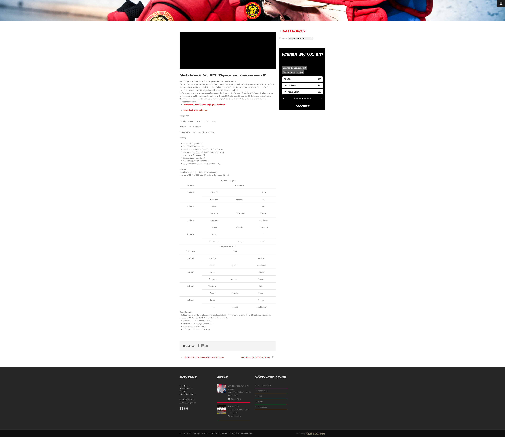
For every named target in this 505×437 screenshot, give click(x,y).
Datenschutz (204, 433)
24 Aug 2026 (236, 416)
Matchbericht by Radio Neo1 (195, 110)
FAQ (212, 433)
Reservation (262, 391)
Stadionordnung (227, 433)
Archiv (260, 401)
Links (260, 396)
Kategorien (283, 38)
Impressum (262, 407)
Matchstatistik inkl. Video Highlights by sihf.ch (204, 104)
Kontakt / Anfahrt (264, 385)
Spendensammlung (244, 433)
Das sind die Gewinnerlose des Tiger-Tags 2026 (238, 409)
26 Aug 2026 (236, 399)
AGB (217, 433)
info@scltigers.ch (189, 402)
